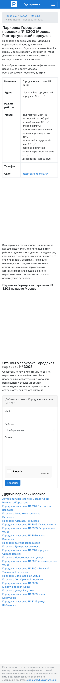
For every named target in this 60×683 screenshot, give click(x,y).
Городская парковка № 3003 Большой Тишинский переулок (26, 570)
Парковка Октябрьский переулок (22, 579)
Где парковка (32, 4)
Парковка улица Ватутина (18, 590)
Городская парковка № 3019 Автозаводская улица (29, 563)
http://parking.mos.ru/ (35, 173)
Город (23, 15)
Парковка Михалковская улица (21, 513)
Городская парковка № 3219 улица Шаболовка (23, 603)
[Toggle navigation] (53, 4)
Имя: (7, 410)
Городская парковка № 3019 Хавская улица (29, 524)
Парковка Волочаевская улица (21, 575)
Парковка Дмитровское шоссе (21, 542)
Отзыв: (9, 437)
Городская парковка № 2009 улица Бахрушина (24, 596)
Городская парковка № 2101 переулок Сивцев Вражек (25, 552)
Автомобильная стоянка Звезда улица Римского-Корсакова (25, 500)
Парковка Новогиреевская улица (22, 557)
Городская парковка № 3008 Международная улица (20, 585)
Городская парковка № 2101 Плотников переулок (26, 508)
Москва (35, 15)
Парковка (11, 15)
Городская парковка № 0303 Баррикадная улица (28, 530)
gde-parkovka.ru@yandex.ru (41, 680)
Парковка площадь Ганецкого (20, 520)
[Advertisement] (30, 210)
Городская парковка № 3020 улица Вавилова (24, 537)
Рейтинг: (10, 424)
